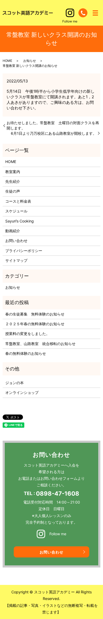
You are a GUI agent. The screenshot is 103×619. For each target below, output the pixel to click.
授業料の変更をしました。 (27, 333)
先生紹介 (12, 181)
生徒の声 (12, 191)
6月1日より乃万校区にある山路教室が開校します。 (53, 133)
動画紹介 (12, 231)
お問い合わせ (16, 240)
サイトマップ (16, 260)
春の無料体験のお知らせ (25, 353)
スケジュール (16, 211)
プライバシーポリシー (23, 250)
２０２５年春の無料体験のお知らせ (34, 324)
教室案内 (12, 171)
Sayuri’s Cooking (19, 221)
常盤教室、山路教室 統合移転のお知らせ (40, 343)
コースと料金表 (18, 201)
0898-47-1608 (57, 493)
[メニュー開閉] (95, 13)
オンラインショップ (22, 392)
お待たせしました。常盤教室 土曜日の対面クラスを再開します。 (53, 125)
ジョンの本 (14, 382)
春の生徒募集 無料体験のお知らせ (34, 314)
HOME (7, 61)
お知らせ (29, 61)
